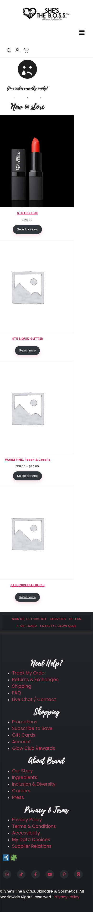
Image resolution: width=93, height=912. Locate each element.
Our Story (22, 771)
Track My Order (29, 673)
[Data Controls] (13, 857)
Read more (27, 350)
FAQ (16, 693)
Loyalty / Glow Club (58, 626)
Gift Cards (23, 735)
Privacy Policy (27, 819)
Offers (75, 619)
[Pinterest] (64, 874)
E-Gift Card (27, 626)
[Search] (8, 50)
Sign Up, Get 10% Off (29, 619)
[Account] (17, 50)
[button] (82, 32)
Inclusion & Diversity (34, 784)
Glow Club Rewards (33, 748)
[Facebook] (35, 874)
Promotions (24, 722)
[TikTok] (21, 874)
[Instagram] (7, 874)
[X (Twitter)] (78, 874)
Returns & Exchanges (35, 679)
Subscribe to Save (32, 728)
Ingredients (24, 777)
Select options (27, 229)
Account (21, 742)
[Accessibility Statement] (6, 857)
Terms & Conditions (34, 826)
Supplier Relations (32, 846)
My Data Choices (31, 839)
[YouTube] (50, 874)
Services (58, 619)
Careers (21, 791)
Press (18, 797)
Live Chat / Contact (34, 699)
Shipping (21, 686)
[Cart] (26, 50)
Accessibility (26, 833)
